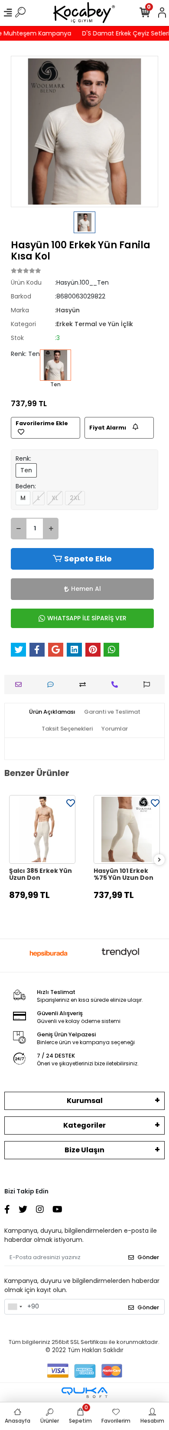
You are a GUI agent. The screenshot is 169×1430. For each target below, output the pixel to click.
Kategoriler (84, 1125)
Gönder (148, 1257)
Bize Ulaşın (84, 1150)
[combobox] (15, 1306)
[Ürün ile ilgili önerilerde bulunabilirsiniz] (148, 684)
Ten (26, 470)
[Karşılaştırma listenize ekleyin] (84, 684)
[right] (159, 860)
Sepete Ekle (88, 558)
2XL (75, 498)
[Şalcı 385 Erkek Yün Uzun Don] (42, 829)
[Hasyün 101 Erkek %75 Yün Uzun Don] (126, 829)
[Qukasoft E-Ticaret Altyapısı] (84, 1392)
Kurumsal (85, 1101)
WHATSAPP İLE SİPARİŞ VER (87, 618)
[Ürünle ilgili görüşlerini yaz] (52, 684)
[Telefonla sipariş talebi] (116, 684)
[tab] (52, 712)
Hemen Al (86, 588)
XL (55, 498)
